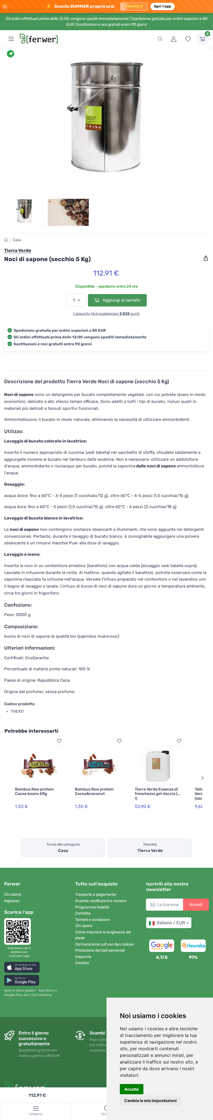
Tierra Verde (17, 250)
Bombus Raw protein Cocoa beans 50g (34, 791)
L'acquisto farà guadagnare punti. (106, 313)
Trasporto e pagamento (95, 894)
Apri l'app (162, 6)
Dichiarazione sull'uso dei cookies (104, 944)
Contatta (83, 913)
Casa (17, 240)
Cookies (82, 963)
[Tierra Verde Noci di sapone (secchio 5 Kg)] (106, 124)
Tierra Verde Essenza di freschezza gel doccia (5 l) (157, 794)
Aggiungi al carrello (121, 300)
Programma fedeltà (92, 907)
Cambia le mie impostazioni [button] (150, 1100)
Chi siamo (12, 894)
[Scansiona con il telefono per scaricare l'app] (19, 931)
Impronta (83, 956)
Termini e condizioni (92, 919)
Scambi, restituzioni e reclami (100, 900)
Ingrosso (11, 900)
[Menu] (11, 38)
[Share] (206, 258)
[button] (22, 967)
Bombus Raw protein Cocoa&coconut (94, 791)
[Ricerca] (160, 38)
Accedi (195, 904)
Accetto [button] (131, 1089)
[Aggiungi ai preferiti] (59, 741)
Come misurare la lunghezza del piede (103, 935)
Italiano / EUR (171, 922)
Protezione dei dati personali (100, 950)
